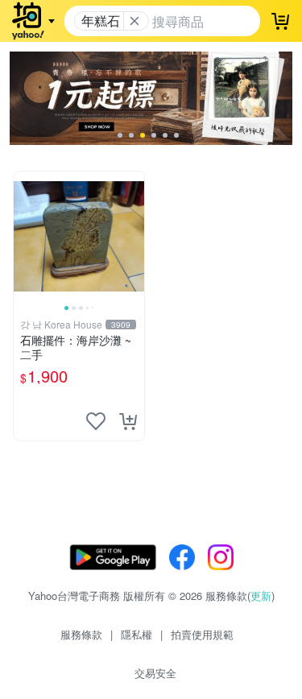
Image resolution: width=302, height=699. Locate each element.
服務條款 (81, 634)
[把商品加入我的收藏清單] (95, 421)
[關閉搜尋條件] (134, 21)
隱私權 (136, 634)
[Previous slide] (24, 237)
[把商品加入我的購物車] (128, 421)
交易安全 (155, 672)
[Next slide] (133, 237)
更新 (260, 595)
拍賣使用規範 (202, 634)
